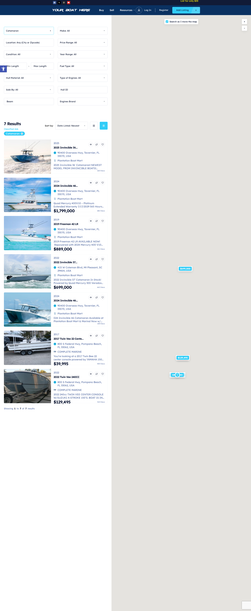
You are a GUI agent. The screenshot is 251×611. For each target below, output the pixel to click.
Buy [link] (101, 10)
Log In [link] (147, 10)
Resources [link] (126, 10)
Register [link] (163, 10)
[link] (3, 68)
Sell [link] (112, 10)
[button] (185, 265)
